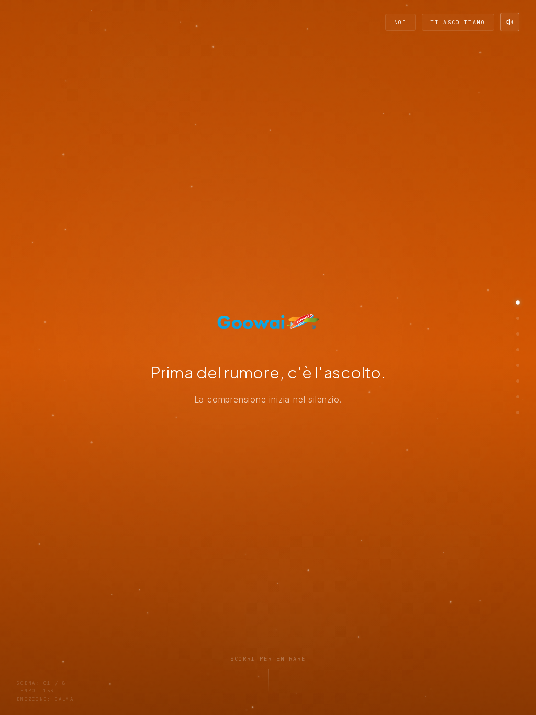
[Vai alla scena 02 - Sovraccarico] (517, 318)
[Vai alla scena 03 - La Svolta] (517, 334)
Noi (400, 22)
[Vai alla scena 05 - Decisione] (517, 365)
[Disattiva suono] (509, 22)
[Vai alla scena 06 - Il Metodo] (517, 381)
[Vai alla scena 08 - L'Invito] (517, 412)
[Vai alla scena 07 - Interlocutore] (517, 396)
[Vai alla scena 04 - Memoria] (517, 349)
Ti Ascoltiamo (458, 22)
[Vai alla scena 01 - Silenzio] (517, 302)
